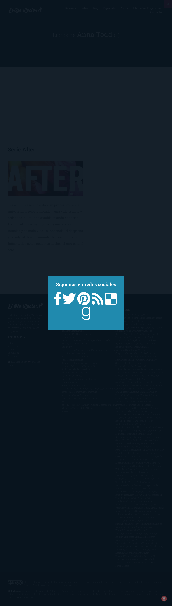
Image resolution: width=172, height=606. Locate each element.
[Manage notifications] (164, 598)
